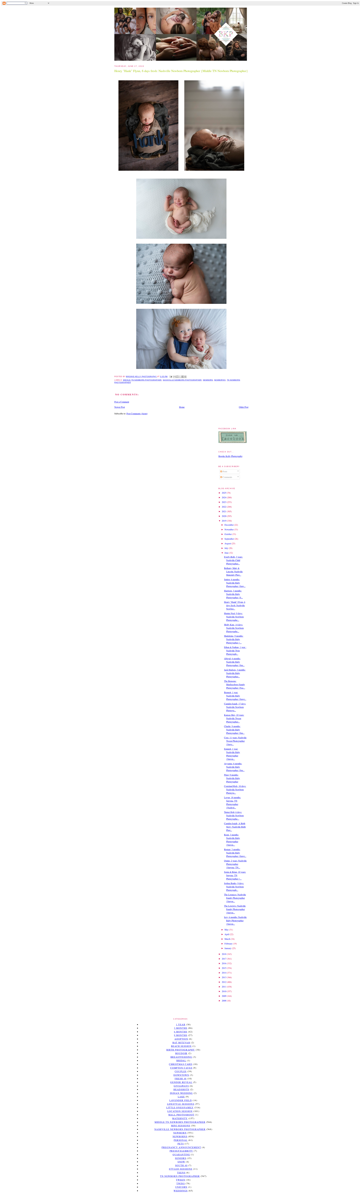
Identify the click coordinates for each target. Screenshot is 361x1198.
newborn (208, 380)
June (226, 552)
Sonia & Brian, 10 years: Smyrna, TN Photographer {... (235, 875)
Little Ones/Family (180, 1107)
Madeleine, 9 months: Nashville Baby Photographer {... (233, 639)
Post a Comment (121, 401)
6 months (180, 1031)
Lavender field (180, 1100)
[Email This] (174, 376)
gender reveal (181, 1082)
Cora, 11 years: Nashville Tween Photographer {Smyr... (235, 741)
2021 (224, 511)
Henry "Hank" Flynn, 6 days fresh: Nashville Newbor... (234, 605)
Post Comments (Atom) (137, 413)
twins (180, 1183)
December (229, 524)
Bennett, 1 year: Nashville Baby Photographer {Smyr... (235, 696)
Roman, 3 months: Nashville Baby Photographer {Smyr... (235, 853)
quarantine (181, 1154)
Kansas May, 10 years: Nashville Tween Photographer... (234, 718)
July (226, 548)
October (228, 534)
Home (182, 406)
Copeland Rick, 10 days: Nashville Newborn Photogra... (235, 789)
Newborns (220, 380)
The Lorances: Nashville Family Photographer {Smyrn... (235, 898)
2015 (224, 967)
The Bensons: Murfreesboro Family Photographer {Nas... (234, 684)
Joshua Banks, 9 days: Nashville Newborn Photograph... (234, 886)
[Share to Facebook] (182, 376)
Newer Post (119, 406)
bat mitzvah (181, 1042)
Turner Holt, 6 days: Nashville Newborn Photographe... (234, 815)
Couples (181, 1071)
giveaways (181, 1085)
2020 (224, 515)
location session (180, 1111)
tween (180, 1179)
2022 (224, 506)
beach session (181, 1046)
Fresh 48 (181, 1078)
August (228, 543)
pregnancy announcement (181, 1147)
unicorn (181, 1186)
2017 (224, 958)
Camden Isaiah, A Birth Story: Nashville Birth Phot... (235, 827)
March (227, 938)
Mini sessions (180, 1125)
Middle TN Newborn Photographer (142, 380)
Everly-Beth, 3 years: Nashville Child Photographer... (233, 560)
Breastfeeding (181, 1056)
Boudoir (181, 1053)
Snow (181, 1161)
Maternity (180, 1118)
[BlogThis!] (177, 376)
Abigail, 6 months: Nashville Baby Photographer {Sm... (234, 662)
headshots (181, 1089)
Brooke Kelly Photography (230, 456)
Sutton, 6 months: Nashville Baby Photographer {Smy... (235, 583)
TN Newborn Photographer (180, 1176)
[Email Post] (170, 377)
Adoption (181, 1038)
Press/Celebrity (181, 1150)
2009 (224, 995)
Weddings (181, 1190)
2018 (224, 953)
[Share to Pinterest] (185, 376)
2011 (224, 986)
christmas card (180, 1064)
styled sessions (180, 1168)
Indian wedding (181, 1093)
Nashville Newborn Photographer (182, 380)
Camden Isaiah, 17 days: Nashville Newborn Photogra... (235, 707)
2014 (224, 972)
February (228, 943)
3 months (180, 1027)
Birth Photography (180, 1049)
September (229, 538)
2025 (224, 492)
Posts (224, 471)
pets (181, 1143)
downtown (181, 1074)
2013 (224, 977)
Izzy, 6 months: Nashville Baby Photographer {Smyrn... (235, 920)
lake (181, 1096)
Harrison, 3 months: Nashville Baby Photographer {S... (233, 594)
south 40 (181, 1165)
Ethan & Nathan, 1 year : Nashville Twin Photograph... (235, 650)
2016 (224, 963)
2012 (224, 981)
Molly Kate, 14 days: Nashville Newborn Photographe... (234, 628)
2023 (224, 502)
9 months (180, 1035)
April (227, 934)
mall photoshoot (181, 1114)
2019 (224, 520)
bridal (181, 1060)
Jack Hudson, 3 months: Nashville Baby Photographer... (235, 673)
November (229, 529)
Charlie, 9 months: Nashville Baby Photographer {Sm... (234, 729)
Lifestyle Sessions (180, 1103)
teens (181, 1172)
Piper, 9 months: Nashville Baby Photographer (232, 778)
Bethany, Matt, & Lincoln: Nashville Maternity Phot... (233, 571)
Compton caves (181, 1067)
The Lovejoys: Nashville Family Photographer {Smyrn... (235, 909)
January (228, 948)
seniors (180, 1158)
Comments (227, 477)
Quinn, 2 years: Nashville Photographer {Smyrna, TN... (235, 864)
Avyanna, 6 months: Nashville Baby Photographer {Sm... (234, 767)
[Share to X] (180, 376)
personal (181, 1140)
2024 (224, 497)
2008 (224, 1000)
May (226, 929)
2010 (224, 991)
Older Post (243, 406)
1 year (180, 1024)
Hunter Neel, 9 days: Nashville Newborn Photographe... (234, 617)
